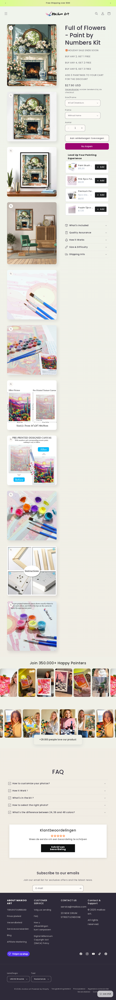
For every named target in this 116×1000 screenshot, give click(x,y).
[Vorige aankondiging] (5, 3)
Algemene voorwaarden (98, 989)
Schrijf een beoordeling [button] (58, 848)
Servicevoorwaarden (18, 928)
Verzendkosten (72, 89)
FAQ (36, 916)
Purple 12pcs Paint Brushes (85, 207)
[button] (6, 13)
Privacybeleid (14, 916)
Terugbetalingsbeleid (61, 989)
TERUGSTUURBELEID (17, 909)
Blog (9, 935)
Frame (68, 110)
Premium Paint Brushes (85, 191)
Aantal (68, 122)
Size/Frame (70, 97)
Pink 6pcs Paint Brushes (85, 179)
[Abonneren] (80, 888)
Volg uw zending (42, 909)
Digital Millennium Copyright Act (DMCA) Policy (43, 940)
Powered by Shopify (40, 989)
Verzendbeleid (14, 922)
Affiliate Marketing (17, 941)
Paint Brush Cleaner (85, 165)
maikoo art (26, 989)
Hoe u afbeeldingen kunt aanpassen (42, 926)
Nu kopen (87, 146)
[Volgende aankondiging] (110, 3)
